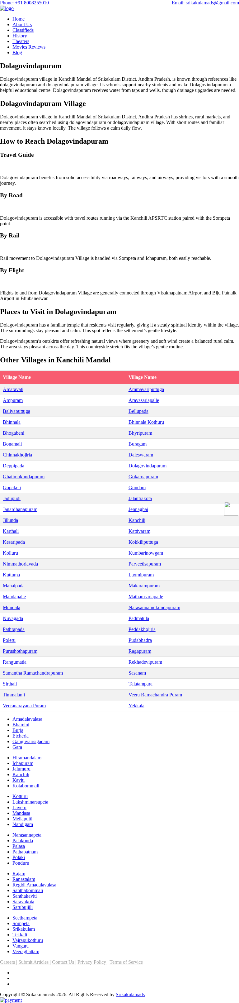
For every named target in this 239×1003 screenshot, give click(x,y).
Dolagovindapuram (147, 465)
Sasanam (137, 673)
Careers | (8, 962)
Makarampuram (144, 585)
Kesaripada (14, 542)
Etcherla (20, 735)
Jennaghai (138, 509)
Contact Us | (64, 962)
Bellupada (138, 411)
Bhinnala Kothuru (146, 422)
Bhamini (20, 724)
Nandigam (22, 824)
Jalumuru (21, 768)
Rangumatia (14, 662)
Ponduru (20, 863)
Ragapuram (140, 651)
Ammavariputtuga (146, 389)
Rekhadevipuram (145, 662)
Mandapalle (14, 596)
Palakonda (22, 840)
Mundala (11, 607)
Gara (17, 747)
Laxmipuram (141, 574)
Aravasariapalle (144, 400)
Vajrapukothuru (27, 940)
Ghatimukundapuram (24, 476)
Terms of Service (126, 962)
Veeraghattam (25, 951)
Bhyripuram (140, 433)
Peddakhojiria (142, 629)
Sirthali (10, 683)
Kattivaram (139, 531)
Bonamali (12, 444)
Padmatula (139, 618)
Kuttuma (11, 574)
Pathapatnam (25, 851)
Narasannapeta (26, 835)
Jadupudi (12, 498)
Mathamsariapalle (146, 596)
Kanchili (137, 520)
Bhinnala (12, 422)
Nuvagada (13, 618)
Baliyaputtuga (16, 411)
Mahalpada (14, 585)
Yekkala (136, 705)
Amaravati (13, 389)
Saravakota (23, 901)
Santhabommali (27, 890)
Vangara (20, 945)
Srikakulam (23, 929)
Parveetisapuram (145, 563)
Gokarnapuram (143, 476)
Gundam (137, 487)
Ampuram (13, 400)
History (19, 35)
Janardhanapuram (20, 509)
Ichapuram (22, 763)
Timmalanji (14, 694)
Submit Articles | (34, 962)
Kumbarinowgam (146, 553)
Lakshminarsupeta (30, 802)
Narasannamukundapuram (154, 607)
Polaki (18, 857)
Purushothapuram (20, 651)
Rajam (18, 873)
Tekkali (19, 934)
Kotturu (20, 796)
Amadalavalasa (27, 719)
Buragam (138, 444)
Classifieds (23, 30)
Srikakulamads (130, 994)
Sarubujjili (22, 907)
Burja (17, 730)
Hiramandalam (26, 757)
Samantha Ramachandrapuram (33, 673)
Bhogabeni (13, 433)
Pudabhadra (140, 640)
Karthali (11, 531)
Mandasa (21, 813)
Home (18, 18)
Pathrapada (14, 629)
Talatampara (140, 683)
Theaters (20, 41)
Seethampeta (24, 917)
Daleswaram (141, 454)
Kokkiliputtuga (143, 542)
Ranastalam (23, 879)
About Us (22, 24)
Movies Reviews (28, 47)
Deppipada (13, 465)
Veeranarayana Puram (24, 705)
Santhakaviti (24, 896)
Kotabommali (25, 785)
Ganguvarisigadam (30, 741)
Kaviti (18, 780)
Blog (17, 52)
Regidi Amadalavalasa (34, 884)
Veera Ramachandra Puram (155, 694)
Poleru (9, 640)
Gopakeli (12, 487)
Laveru (19, 807)
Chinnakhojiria (17, 454)
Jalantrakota (140, 498)
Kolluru (10, 553)
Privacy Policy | (92, 962)
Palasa (18, 846)
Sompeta (21, 923)
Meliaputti (22, 818)
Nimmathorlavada (20, 563)
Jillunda (10, 520)
